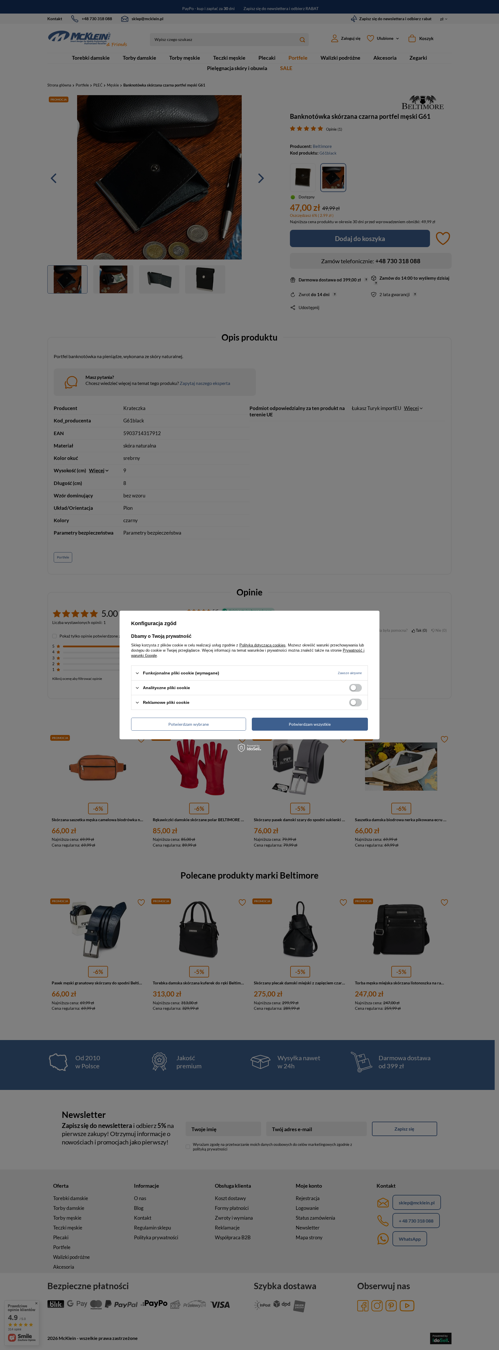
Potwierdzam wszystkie (310, 723)
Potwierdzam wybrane (188, 723)
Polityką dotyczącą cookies (262, 645)
